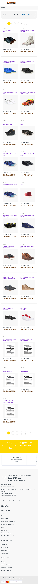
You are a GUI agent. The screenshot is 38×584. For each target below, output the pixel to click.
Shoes (4, 28)
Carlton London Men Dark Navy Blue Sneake (9, 123)
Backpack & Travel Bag (8, 521)
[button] (25, 3)
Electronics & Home (7, 533)
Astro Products (5, 510)
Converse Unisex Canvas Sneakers (27, 31)
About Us (4, 544)
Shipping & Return (6, 567)
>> (30, 23)
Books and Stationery (7, 524)
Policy (3, 562)
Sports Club (4, 518)
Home (3, 7)
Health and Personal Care (8, 536)
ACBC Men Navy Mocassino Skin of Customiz (10, 370)
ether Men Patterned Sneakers (8, 309)
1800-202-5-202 (14, 478)
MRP (23, 15)
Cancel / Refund (6, 570)
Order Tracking (5, 550)
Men (2, 516)
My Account (4, 547)
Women (3, 513)
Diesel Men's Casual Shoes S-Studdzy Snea (10, 216)
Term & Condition (6, 564)
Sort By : (16, 15)
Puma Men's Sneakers (25, 309)
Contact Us (4, 553)
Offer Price (31, 15)
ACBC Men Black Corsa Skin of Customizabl (9, 401)
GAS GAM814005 (27, 185)
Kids (2, 527)
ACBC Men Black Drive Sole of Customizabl (27, 339)
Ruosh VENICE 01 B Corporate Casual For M (9, 278)
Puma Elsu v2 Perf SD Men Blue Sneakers (27, 216)
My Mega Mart (7, 578)
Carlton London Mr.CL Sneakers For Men (8, 247)
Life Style (4, 530)
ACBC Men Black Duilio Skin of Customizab (27, 370)
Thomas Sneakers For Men (8, 31)
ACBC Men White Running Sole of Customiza (9, 339)
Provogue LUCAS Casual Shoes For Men (9, 62)
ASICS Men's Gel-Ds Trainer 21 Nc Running (27, 93)
